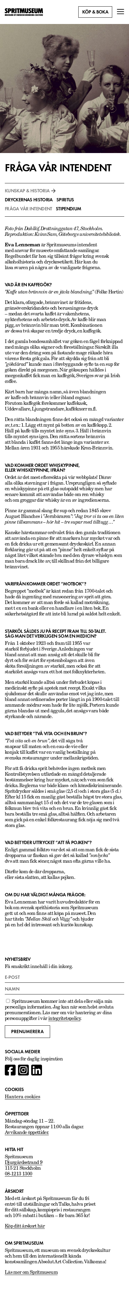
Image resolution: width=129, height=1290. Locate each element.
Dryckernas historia (29, 200)
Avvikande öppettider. (27, 1132)
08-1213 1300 (18, 1174)
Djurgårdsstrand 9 (23, 1162)
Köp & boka (95, 12)
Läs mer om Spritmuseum (31, 1272)
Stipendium (68, 209)
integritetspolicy (64, 1018)
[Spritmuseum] (24, 12)
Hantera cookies (22, 1097)
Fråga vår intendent (28, 209)
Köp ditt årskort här (25, 1226)
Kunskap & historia (27, 191)
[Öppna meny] (120, 12)
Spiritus (65, 200)
